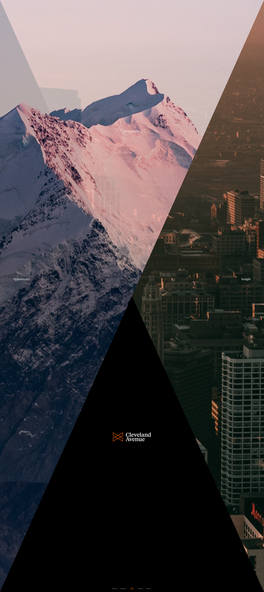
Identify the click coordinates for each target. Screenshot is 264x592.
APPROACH (123, 588)
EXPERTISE (140, 588)
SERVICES (148, 588)
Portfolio (115, 588)
